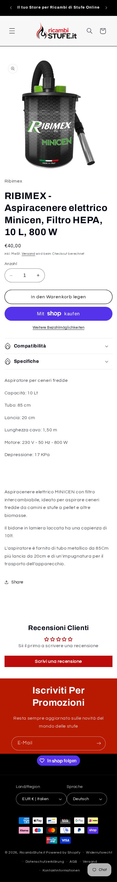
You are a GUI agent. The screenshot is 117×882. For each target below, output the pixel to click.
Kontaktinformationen (61, 870)
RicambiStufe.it (32, 852)
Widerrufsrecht (99, 852)
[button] (11, 31)
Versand (28, 253)
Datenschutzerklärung (45, 861)
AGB (73, 861)
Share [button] (17, 582)
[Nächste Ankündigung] (106, 7)
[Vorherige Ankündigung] (11, 7)
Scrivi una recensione (58, 661)
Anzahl (11, 264)
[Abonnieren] (98, 743)
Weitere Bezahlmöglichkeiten (58, 328)
